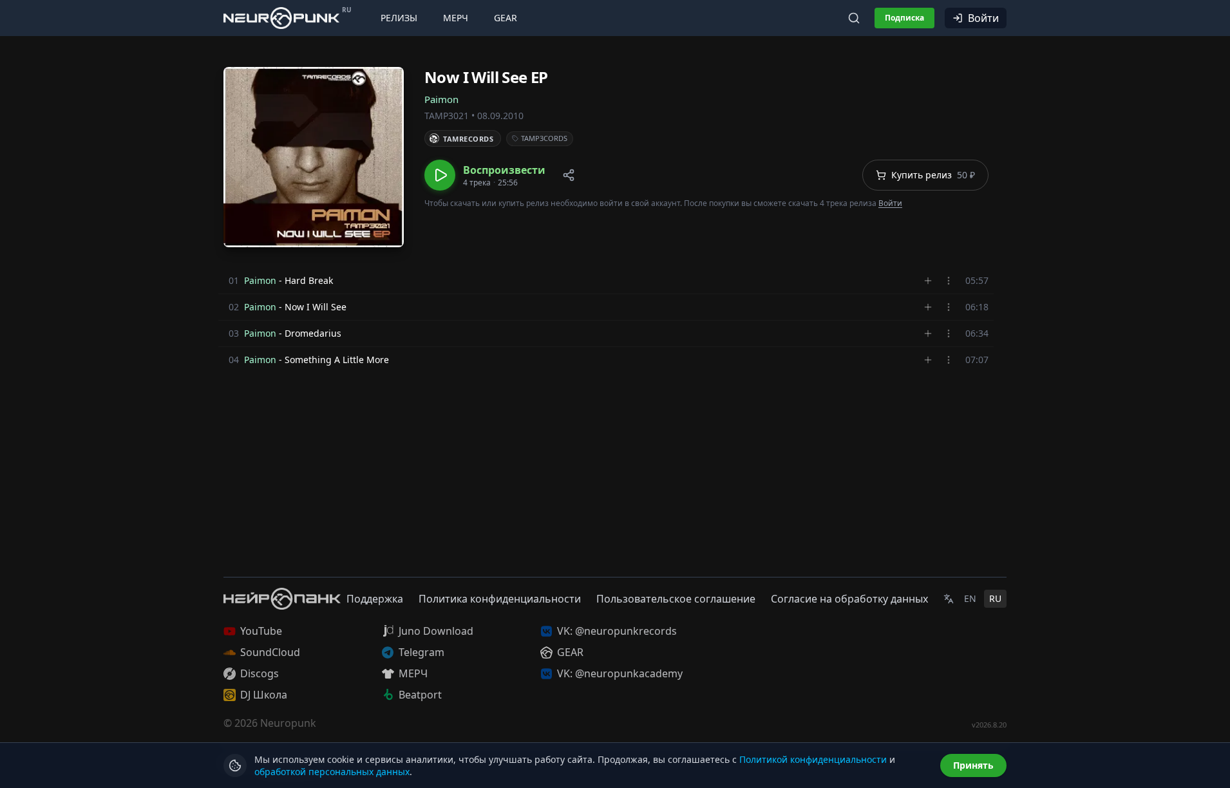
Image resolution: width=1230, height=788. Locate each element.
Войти (983, 18)
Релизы (399, 18)
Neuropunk (288, 723)
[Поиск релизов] (854, 18)
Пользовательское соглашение (675, 599)
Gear (505, 18)
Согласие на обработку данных (849, 599)
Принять (973, 765)
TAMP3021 (446, 115)
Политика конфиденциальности (500, 599)
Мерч (455, 18)
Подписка (904, 17)
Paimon (441, 99)
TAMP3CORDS (544, 138)
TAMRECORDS (468, 139)
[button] (484, 175)
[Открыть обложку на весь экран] (313, 157)
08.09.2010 (500, 115)
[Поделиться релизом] (568, 175)
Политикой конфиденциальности (813, 759)
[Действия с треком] (949, 281)
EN (970, 598)
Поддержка (374, 599)
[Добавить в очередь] (928, 281)
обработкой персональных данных (332, 771)
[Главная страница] (281, 17)
